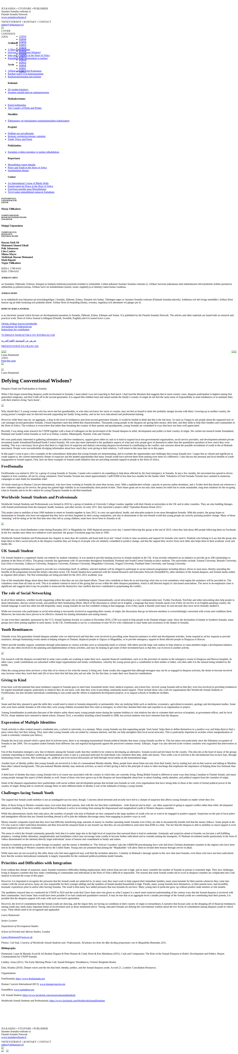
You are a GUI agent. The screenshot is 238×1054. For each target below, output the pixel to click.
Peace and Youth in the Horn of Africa (27, 167)
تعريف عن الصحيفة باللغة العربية (18, 340)
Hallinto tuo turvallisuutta (21, 133)
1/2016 (22, 42)
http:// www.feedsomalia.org (30, 978)
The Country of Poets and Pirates (25, 108)
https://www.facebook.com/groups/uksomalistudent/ (49, 995)
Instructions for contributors (15, 329)
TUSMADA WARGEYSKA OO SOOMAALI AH (28, 335)
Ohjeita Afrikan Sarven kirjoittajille (19, 323)
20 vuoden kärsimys (18, 89)
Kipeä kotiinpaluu (17, 105)
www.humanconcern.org (52, 984)
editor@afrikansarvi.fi (12, 24)
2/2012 (22, 62)
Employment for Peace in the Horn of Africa (30, 186)
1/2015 (22, 48)
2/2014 (22, 51)
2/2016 (22, 36)
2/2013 (22, 56)
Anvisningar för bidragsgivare (16, 326)
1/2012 (22, 65)
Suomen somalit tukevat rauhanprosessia (28, 92)
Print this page (8, 360)
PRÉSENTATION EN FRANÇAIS (20, 346)
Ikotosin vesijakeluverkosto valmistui (26, 136)
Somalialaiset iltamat (18, 170)
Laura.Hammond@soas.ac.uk (16, 937)
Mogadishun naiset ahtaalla (21, 164)
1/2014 (22, 53)
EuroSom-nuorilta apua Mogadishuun (27, 189)
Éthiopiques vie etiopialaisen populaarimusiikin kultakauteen (38, 120)
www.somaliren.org (24, 989)
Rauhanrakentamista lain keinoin (24, 76)
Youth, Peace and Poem (20, 139)
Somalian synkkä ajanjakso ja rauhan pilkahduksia (33, 152)
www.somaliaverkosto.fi (13, 17)
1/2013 (22, 59)
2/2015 (22, 45)
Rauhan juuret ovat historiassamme (25, 73)
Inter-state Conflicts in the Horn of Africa (29, 55)
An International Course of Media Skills (28, 183)
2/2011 (22, 68)
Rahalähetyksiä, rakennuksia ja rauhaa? (28, 58)
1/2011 (22, 71)
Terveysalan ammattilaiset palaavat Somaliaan (31, 192)
